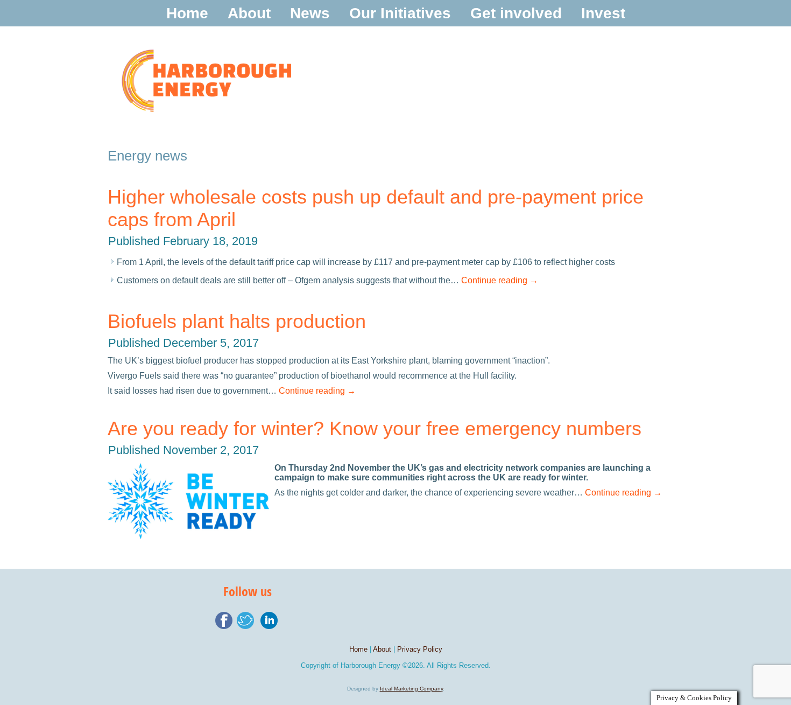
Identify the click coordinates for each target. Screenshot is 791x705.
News (310, 13)
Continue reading (499, 280)
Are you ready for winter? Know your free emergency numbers (374, 428)
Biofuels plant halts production (237, 321)
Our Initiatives (400, 13)
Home (187, 13)
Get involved (516, 13)
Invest (603, 13)
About (249, 13)
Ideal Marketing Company (411, 689)
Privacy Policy (419, 649)
